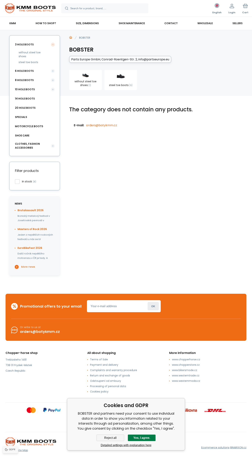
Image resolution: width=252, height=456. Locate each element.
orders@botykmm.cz (101, 125)
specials (21, 117)
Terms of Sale (99, 359)
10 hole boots (25, 89)
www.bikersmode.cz (184, 370)
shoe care (22, 135)
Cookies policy (99, 391)
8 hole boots (24, 80)
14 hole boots (25, 98)
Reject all (110, 437)
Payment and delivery (104, 365)
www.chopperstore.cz (186, 365)
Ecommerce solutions (215, 447)
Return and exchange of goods (110, 375)
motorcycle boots (29, 126)
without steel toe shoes (30, 54)
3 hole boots (24, 44)
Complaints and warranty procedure (113, 370)
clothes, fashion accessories (27, 146)
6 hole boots (24, 71)
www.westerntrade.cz (185, 375)
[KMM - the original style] (70, 37)
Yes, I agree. (141, 437)
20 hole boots (25, 108)
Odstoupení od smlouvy (105, 381)
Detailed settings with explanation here (126, 445)
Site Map (22, 450)
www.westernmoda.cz (186, 381)
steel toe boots (28, 62)
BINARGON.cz (238, 447)
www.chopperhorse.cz (186, 359)
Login (153, 306)
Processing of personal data (108, 386)
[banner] (30, 8)
